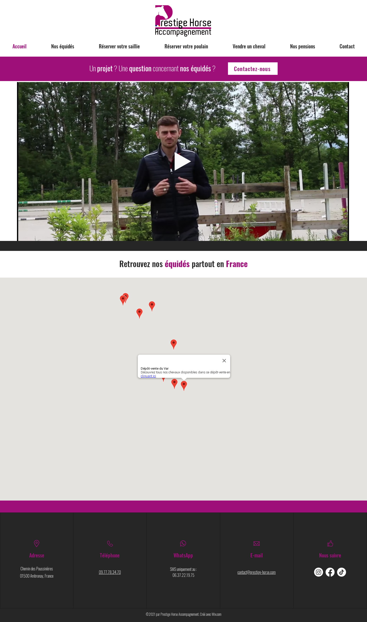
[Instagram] (318, 572)
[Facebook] (330, 572)
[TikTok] (341, 572)
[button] (342, 235)
